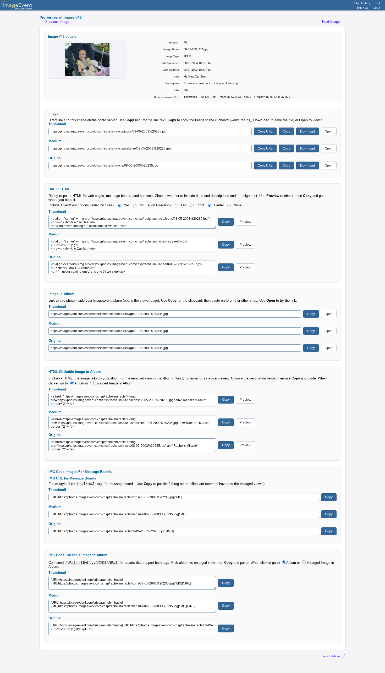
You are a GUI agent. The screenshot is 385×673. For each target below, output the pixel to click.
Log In (377, 7)
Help (378, 3)
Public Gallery (361, 3)
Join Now (362, 7)
